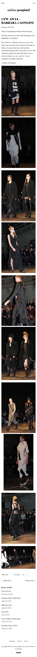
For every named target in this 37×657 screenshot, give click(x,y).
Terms (26, 641)
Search (20, 641)
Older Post (7, 580)
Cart (34, 3)
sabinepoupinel (17, 646)
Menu (3, 3)
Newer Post (29, 580)
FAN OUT (4, 612)
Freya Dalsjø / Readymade (10, 619)
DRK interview (6, 605)
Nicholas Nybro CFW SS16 (11, 598)
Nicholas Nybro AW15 (9, 625)
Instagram (12, 641)
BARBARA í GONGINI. (9, 38)
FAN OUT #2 (6, 591)
